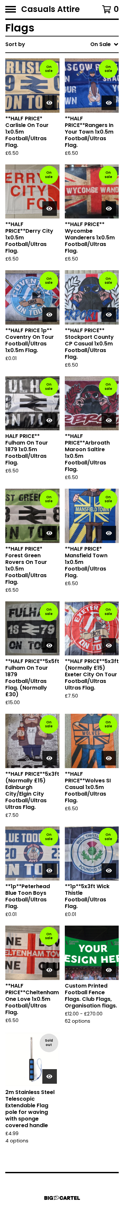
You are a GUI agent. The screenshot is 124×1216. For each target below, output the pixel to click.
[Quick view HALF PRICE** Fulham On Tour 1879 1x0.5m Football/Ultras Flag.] (49, 420)
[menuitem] (62, 44)
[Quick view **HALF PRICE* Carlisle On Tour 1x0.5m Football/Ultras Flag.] (49, 102)
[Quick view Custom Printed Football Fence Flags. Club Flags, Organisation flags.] (109, 970)
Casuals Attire (50, 9)
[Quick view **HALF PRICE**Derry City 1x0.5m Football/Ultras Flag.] (49, 208)
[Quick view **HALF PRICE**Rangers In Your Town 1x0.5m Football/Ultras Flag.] (109, 102)
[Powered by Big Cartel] (62, 1198)
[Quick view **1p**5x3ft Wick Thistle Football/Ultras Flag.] (109, 870)
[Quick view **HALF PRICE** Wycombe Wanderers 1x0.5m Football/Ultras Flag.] (109, 208)
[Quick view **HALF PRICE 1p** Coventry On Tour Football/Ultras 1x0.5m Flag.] (49, 314)
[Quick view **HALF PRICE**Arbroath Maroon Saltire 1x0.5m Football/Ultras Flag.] (109, 420)
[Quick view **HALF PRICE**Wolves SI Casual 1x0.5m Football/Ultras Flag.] (109, 758)
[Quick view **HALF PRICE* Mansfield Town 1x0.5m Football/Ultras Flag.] (109, 533)
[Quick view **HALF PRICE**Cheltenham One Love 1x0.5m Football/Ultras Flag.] (49, 970)
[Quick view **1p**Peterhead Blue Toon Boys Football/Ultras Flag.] (49, 870)
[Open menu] (10, 9)
